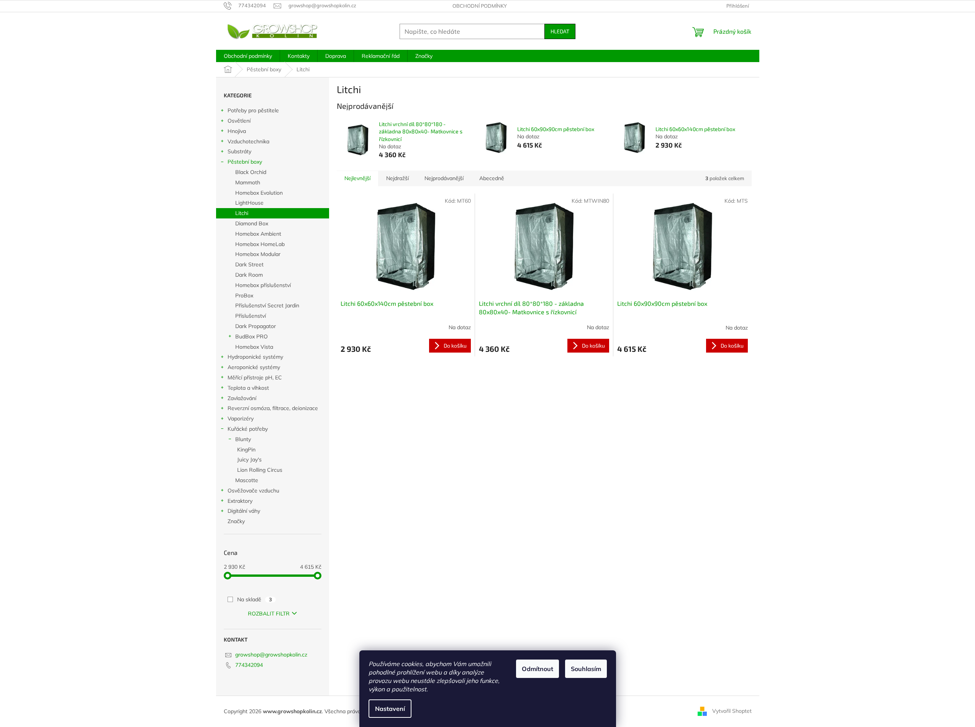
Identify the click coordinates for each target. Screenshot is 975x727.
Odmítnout (537, 669)
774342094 (249, 664)
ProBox (244, 295)
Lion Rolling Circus (259, 469)
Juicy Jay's (249, 459)
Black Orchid (250, 172)
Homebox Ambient (258, 233)
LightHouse (249, 202)
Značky (236, 521)
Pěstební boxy (245, 161)
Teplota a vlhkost (248, 387)
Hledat (560, 31)
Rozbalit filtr (269, 613)
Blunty (243, 439)
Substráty (239, 151)
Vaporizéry (241, 418)
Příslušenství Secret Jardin (267, 305)
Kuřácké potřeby (248, 428)
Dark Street (249, 264)
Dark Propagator (255, 326)
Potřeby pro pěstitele (253, 110)
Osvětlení (239, 120)
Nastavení (390, 708)
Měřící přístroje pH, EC (255, 377)
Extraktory (240, 500)
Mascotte (246, 480)
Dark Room (249, 274)
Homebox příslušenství (263, 285)
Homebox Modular (257, 254)
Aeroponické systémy (254, 367)
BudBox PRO (251, 336)
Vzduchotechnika (248, 141)
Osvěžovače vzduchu (253, 490)
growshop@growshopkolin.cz (271, 654)
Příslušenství (250, 315)
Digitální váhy (244, 510)
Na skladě (254, 599)
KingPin (246, 449)
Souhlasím (586, 669)
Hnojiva (237, 131)
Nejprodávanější (444, 178)
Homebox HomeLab (260, 244)
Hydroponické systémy (255, 356)
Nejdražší (397, 178)
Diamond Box (251, 223)
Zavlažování (242, 398)
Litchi (241, 213)
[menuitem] (248, 56)
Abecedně (491, 178)
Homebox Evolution (259, 192)
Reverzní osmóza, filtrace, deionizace (273, 408)
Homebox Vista (254, 346)
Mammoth (247, 182)
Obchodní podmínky (479, 6)
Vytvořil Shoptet (732, 710)
